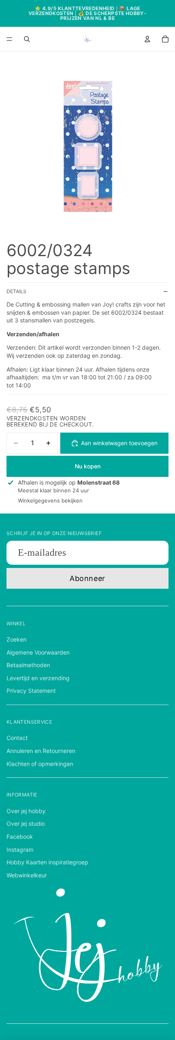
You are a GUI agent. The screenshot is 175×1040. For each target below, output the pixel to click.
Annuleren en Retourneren (41, 750)
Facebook (20, 836)
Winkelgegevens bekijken (50, 500)
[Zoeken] (27, 39)
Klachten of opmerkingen (40, 763)
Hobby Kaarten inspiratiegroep (47, 862)
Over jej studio (26, 823)
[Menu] (9, 39)
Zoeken (16, 639)
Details (16, 291)
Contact (17, 737)
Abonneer (87, 578)
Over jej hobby (26, 810)
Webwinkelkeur (27, 875)
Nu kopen (88, 466)
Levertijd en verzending (38, 677)
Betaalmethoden (28, 664)
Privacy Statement (31, 690)
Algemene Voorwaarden (38, 652)
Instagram (20, 849)
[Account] (147, 39)
